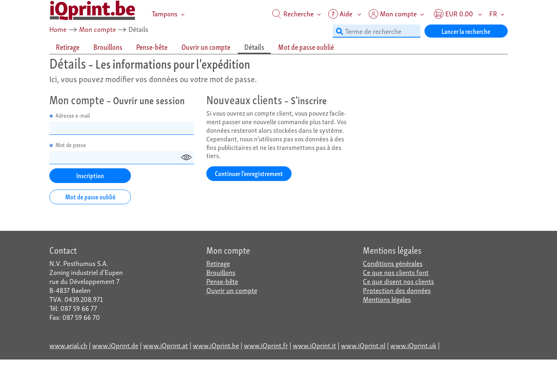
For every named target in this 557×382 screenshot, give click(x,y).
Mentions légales (387, 298)
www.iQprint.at (165, 345)
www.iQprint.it (314, 345)
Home (57, 28)
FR (493, 13)
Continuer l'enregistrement (249, 173)
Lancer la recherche (466, 30)
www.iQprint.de (115, 345)
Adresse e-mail (69, 115)
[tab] (68, 47)
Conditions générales (392, 262)
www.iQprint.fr (266, 345)
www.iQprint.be (216, 345)
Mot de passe (67, 144)
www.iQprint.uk (413, 345)
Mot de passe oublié (90, 196)
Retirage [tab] (68, 47)
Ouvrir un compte (231, 289)
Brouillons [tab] (107, 47)
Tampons (164, 13)
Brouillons (220, 271)
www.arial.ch (68, 345)
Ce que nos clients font (396, 271)
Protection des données (397, 289)
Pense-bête (222, 280)
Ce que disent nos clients (398, 280)
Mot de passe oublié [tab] (306, 47)
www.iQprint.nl (363, 345)
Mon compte (97, 28)
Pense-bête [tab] (152, 47)
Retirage (218, 262)
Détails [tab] (254, 47)
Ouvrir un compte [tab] (205, 47)
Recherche (298, 13)
